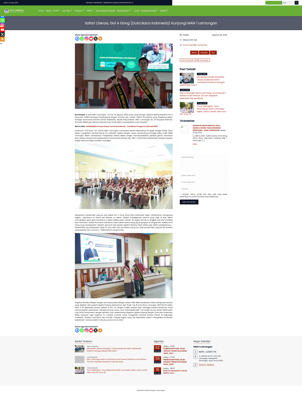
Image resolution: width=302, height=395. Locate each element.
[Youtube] (91, 39)
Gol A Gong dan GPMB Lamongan (194, 60)
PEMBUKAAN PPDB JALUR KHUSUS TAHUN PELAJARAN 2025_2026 (175, 361)
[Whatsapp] (82, 39)
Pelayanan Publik (148, 10)
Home (41, 10)
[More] (100, 39)
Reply (195, 144)
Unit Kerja (66, 10)
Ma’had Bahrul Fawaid (105, 10)
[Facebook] (77, 39)
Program (78, 10)
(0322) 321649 (206, 364)
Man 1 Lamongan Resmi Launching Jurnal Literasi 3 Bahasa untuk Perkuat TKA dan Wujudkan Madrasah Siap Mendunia (203, 96)
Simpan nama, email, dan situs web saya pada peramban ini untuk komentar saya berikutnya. (203, 195)
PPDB (89, 10)
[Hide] (1, 44)
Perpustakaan (123, 10)
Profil (55, 10)
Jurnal (136, 10)
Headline (204, 52)
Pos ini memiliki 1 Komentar (195, 45)
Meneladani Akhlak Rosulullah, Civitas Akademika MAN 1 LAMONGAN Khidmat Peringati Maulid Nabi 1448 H (202, 81)
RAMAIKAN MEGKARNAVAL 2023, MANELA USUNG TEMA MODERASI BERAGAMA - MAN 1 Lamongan (207, 127)
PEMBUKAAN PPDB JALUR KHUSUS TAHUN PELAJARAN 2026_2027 (175, 350)
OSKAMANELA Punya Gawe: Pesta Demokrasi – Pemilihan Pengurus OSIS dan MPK (122, 126)
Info (213, 52)
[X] (96, 39)
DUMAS (163, 10)
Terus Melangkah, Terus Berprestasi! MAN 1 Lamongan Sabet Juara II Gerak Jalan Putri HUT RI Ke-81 (203, 110)
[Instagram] (86, 39)
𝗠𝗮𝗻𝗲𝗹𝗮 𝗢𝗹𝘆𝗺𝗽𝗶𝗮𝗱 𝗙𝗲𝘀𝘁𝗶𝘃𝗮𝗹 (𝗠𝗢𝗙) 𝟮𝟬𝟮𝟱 (175, 371)
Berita (48, 10)
